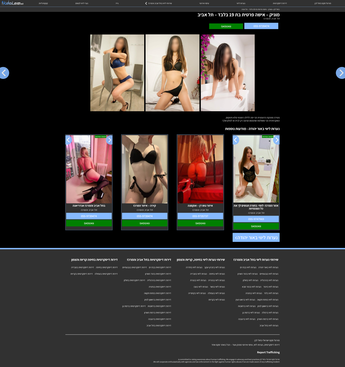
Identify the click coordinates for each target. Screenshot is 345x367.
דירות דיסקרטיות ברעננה (159, 319)
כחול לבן (277, 9)
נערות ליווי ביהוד (270, 286)
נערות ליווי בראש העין (245, 299)
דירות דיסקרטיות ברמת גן (134, 306)
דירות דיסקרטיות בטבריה (82, 267)
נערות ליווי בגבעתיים (269, 273)
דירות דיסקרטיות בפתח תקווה (157, 293)
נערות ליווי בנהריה (216, 280)
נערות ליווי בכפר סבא (251, 286)
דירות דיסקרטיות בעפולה (106, 273)
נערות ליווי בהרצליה (269, 280)
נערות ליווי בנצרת (198, 280)
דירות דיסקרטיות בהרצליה (159, 280)
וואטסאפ (226, 26)
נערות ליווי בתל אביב (269, 325)
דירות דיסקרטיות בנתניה (160, 286)
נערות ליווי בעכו (201, 286)
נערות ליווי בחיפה (217, 273)
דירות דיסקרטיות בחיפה (107, 267)
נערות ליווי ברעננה (246, 319)
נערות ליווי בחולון (250, 280)
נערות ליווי (241, 3)
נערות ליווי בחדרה (194, 267)
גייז (117, 3)
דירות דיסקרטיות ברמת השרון (157, 312)
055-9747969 (256, 219)
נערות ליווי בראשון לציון (268, 306)
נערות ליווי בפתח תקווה (267, 299)
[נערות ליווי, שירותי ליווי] (12, 2)
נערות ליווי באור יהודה (257, 237)
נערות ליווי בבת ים (248, 267)
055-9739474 (261, 26)
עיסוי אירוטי (204, 3)
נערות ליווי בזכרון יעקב (214, 267)
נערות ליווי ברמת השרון (267, 319)
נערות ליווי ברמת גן (251, 312)
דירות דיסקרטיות (280, 3)
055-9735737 (200, 216)
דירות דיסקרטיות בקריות (81, 273)
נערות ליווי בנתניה (254, 293)
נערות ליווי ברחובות (247, 306)
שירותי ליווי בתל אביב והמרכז (160, 3)
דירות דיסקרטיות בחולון (134, 280)
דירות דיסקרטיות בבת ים (160, 267)
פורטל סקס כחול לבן (323, 3)
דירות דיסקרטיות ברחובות (159, 306)
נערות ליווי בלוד (271, 293)
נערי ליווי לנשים (81, 3)
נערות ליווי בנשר (217, 286)
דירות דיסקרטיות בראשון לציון (157, 299)
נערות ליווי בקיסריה (197, 293)
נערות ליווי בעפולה (216, 293)
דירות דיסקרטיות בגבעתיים (134, 267)
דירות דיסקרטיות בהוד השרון (158, 273)
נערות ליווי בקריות (216, 299)
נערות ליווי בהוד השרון (248, 273)
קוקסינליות (43, 3)
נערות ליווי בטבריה (198, 273)
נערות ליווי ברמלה (270, 312)
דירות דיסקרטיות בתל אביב (158, 325)
